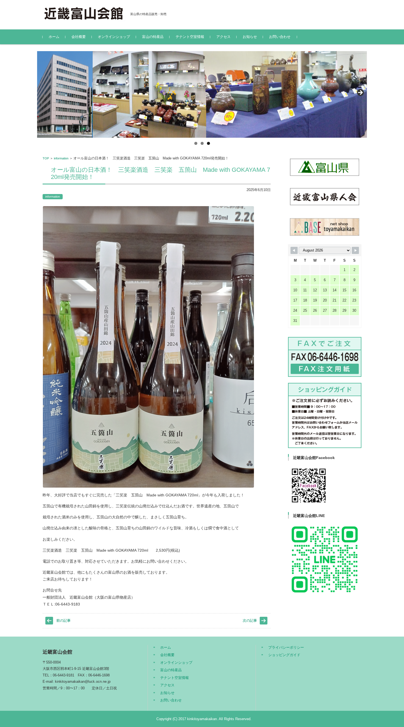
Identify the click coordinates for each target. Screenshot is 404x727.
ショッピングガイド (284, 655)
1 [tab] (195, 143)
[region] (202, 94)
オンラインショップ (114, 37)
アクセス (223, 37)
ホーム (54, 37)
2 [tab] (202, 143)
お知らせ (250, 37)
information (61, 158)
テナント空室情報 (190, 37)
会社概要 (78, 37)
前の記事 (63, 620)
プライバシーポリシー (286, 647)
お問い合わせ (279, 37)
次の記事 (250, 620)
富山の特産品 (153, 37)
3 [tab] (208, 143)
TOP (46, 158)
